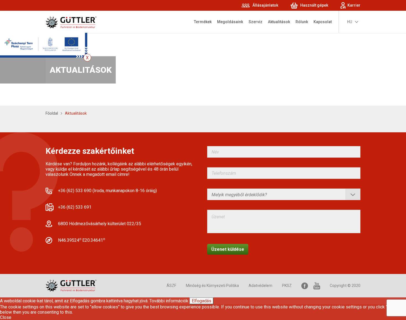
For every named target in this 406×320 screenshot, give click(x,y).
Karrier (353, 5)
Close (5, 317)
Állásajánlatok (265, 5)
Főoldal (52, 113)
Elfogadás (201, 300)
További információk (168, 300)
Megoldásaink (230, 22)
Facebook (304, 285)
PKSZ (287, 285)
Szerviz (255, 22)
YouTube (316, 285)
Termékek (203, 22)
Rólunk (302, 22)
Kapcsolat (322, 22)
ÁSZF (171, 285)
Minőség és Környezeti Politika (212, 285)
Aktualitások (279, 22)
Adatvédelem (260, 285)
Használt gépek (314, 5)
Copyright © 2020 (345, 285)
